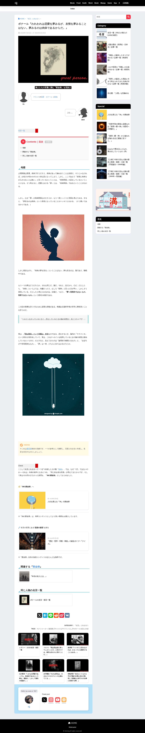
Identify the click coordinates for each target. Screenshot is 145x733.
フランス (36, 97)
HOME (73, 723)
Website (64, 703)
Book (96, 3)
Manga (103, 3)
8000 (60, 469)
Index (72, 9)
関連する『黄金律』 (29, 152)
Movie (72, 3)
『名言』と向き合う (81, 625)
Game (110, 3)
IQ (16, 3)
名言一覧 (21, 131)
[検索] (128, 17)
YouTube (57, 703)
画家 (42, 97)
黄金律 (36, 566)
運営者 (29, 449)
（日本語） (126, 3)
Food (78, 3)
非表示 (48, 142)
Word (90, 3)
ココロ (58, 629)
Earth (84, 3)
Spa (115, 3)
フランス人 (68, 629)
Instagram (51, 703)
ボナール (49, 97)
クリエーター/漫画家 (45, 629)
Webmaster (72, 727)
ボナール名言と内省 (81, 629)
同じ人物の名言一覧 (29, 156)
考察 (24, 148)
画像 (55, 97)
